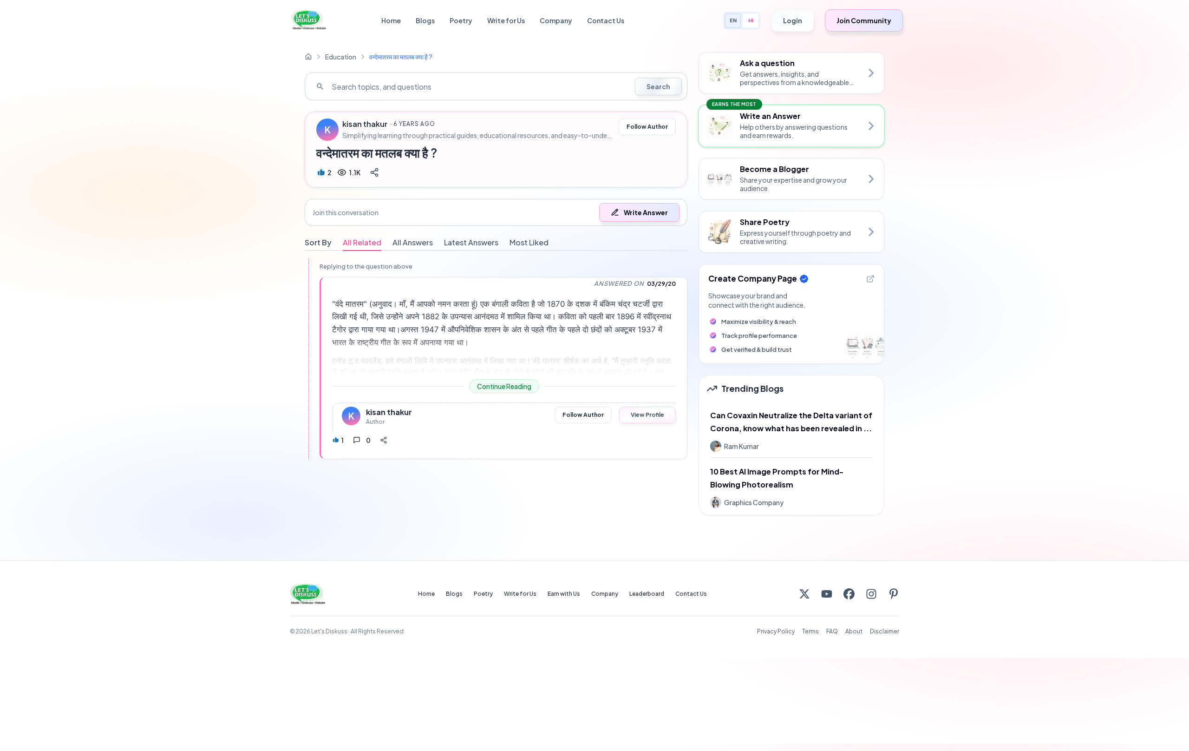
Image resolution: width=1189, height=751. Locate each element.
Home (391, 20)
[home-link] (308, 56)
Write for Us (506, 20)
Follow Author (647, 126)
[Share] (374, 172)
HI (750, 20)
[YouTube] (826, 593)
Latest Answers (471, 242)
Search (658, 86)
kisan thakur (364, 124)
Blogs (425, 20)
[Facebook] (849, 593)
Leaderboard (646, 593)
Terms (810, 631)
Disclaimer (884, 631)
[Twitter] (804, 593)
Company (556, 20)
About (853, 631)
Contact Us (605, 20)
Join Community (863, 20)
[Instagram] (871, 593)
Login (792, 20)
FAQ (832, 631)
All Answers (412, 242)
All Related (362, 242)
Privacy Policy (776, 631)
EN (733, 20)
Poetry (461, 20)
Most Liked (529, 242)
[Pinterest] (893, 593)
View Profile (647, 414)
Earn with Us (564, 593)
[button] (496, 212)
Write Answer (646, 212)
